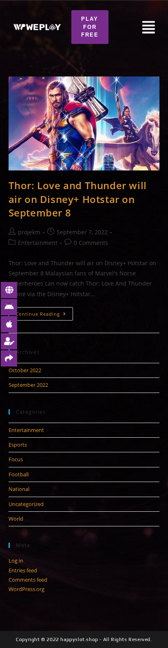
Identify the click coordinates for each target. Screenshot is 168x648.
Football (19, 474)
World (16, 518)
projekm (29, 232)
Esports (18, 444)
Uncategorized (26, 504)
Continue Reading (44, 312)
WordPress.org (26, 589)
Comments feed (28, 579)
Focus (16, 459)
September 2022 (28, 384)
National (19, 489)
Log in (16, 560)
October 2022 (25, 370)
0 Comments (91, 243)
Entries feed (23, 570)
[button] (89, 27)
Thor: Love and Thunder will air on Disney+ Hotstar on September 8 (78, 199)
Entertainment (37, 243)
